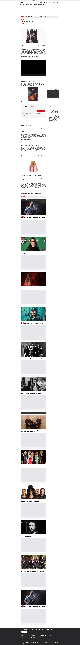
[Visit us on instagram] (46, 2)
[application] (33, 67)
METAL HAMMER (43, 0)
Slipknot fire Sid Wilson (39, 16)
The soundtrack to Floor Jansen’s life (50, 16)
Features (22, 23)
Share (23, 45)
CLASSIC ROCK (38, 0)
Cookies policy (23, 637)
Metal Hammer (31, 23)
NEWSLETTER (40, 4)
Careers (41, 637)
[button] (58, 2)
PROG (47, 0)
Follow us (40, 45)
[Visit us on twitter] (44, 2)
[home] (21, 4)
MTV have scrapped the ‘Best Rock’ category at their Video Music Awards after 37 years (53, 100)
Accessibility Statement (33, 637)
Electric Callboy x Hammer (30, 16)
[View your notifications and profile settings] (56, 2)
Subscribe (50, 2)
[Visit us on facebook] (43, 2)
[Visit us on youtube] (47, 2)
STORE (44, 4)
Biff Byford (26, 23)
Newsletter (44, 45)
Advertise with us (52, 637)
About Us (22, 635)
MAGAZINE (35, 4)
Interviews (27, 19)
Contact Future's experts (33, 635)
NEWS (23, 4)
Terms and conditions (43, 635)
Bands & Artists (23, 19)
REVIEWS (31, 4)
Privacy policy (51, 635)
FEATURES (27, 4)
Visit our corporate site (49, 629)
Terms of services (32, 113)
